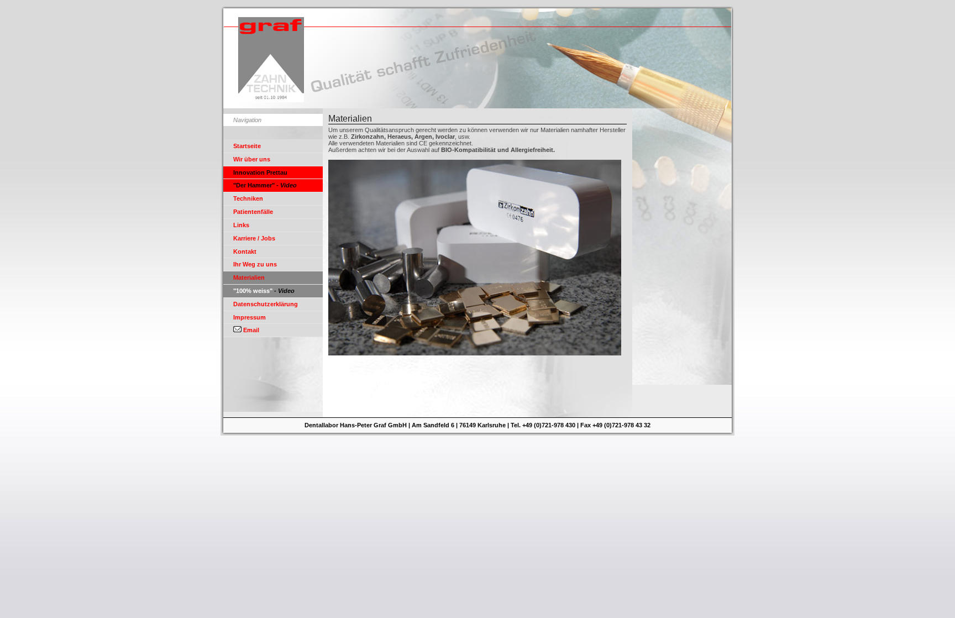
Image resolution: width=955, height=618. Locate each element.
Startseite (247, 146)
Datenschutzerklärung (265, 304)
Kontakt (244, 251)
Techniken (248, 198)
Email (250, 330)
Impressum (249, 317)
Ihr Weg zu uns (255, 264)
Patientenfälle (253, 211)
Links (241, 225)
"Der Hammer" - (265, 185)
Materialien (249, 277)
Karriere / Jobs (254, 238)
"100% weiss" (264, 290)
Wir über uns (251, 159)
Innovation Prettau (260, 172)
